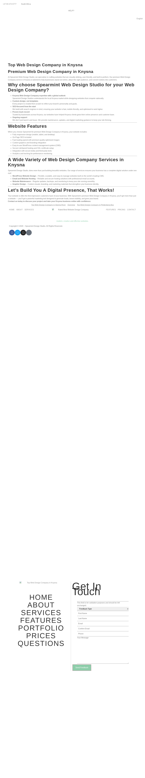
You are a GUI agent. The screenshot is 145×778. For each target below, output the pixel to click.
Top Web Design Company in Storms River (48, 205)
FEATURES (41, 620)
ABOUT (41, 605)
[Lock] (29, 232)
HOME (41, 597)
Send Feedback (81, 668)
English (140, 19)
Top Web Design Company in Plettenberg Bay (95, 205)
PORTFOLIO (41, 628)
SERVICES (41, 612)
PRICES (41, 636)
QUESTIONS (41, 643)
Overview (71, 205)
